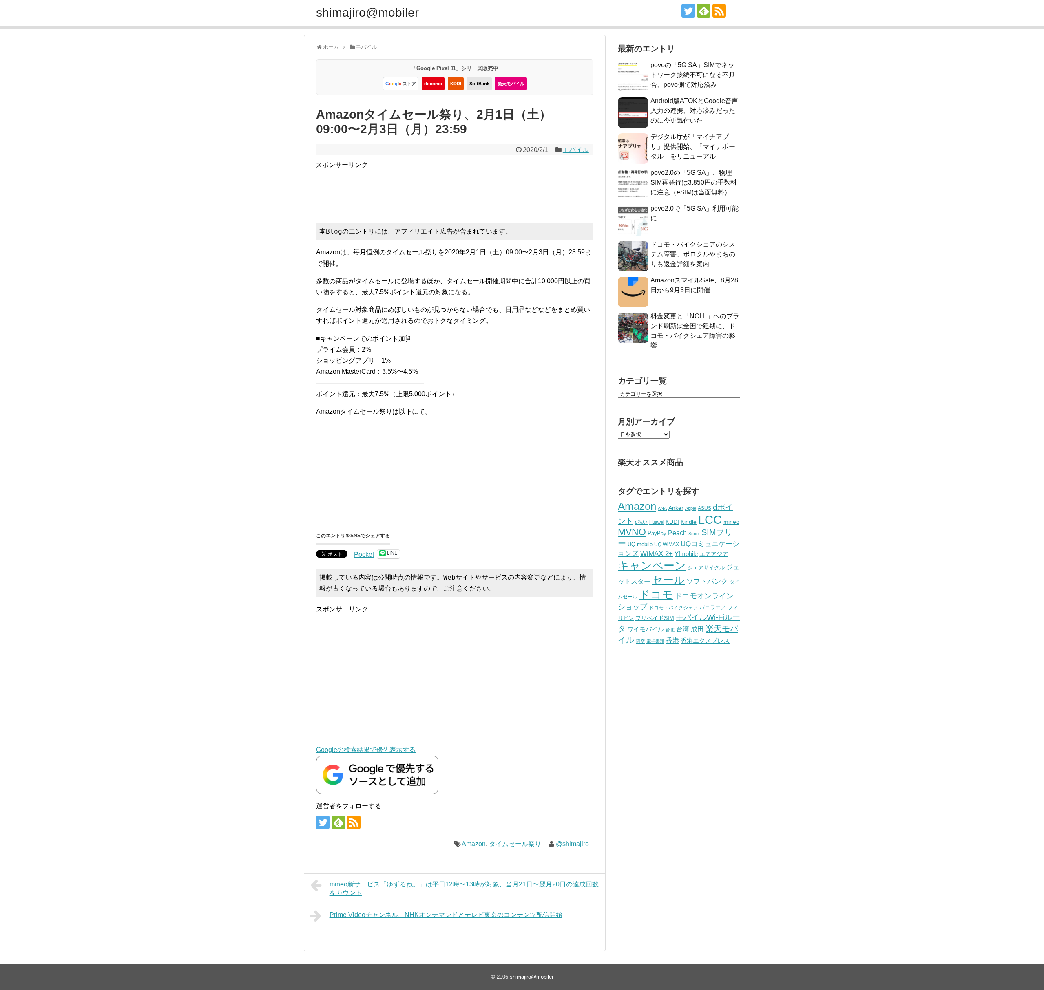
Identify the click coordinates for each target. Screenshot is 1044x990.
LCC (710, 519)
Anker (675, 508)
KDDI (455, 83)
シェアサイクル (706, 567)
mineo (731, 521)
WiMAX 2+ (656, 553)
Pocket (364, 554)
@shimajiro (572, 843)
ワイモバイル (645, 629)
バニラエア (712, 607)
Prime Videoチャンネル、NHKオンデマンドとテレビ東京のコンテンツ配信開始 (446, 914)
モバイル (576, 149)
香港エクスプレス (705, 640)
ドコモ (656, 595)
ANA (662, 508)
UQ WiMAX (666, 544)
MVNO (632, 532)
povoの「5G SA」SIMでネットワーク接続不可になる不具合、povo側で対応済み (692, 75)
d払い (641, 522)
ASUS (704, 508)
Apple (690, 508)
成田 (697, 629)
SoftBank (479, 83)
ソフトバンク (707, 581)
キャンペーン (652, 566)
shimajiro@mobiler (367, 12)
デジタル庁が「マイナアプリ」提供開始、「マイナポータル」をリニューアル (692, 146)
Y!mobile (686, 553)
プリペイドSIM (654, 618)
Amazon (474, 843)
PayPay (657, 533)
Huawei (656, 522)
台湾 (682, 629)
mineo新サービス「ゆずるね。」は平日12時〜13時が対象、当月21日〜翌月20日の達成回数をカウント (464, 888)
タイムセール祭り (515, 843)
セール (668, 580)
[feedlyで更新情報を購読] (703, 11)
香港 (672, 640)
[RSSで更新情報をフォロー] (719, 11)
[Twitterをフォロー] (688, 11)
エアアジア (713, 554)
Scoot (694, 533)
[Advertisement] (464, 188)
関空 (640, 641)
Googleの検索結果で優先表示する (366, 749)
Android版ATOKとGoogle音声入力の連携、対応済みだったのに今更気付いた (694, 110)
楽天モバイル (511, 83)
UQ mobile (640, 544)
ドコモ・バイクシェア (673, 608)
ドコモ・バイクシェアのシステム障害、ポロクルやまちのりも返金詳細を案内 (692, 254)
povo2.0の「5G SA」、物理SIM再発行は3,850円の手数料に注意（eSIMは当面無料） (693, 182)
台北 (670, 629)
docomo (433, 83)
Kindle (689, 521)
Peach (677, 532)
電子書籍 (655, 641)
